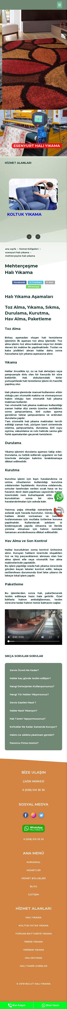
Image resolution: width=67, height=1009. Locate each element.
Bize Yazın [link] (52, 1005)
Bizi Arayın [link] (18, 1005)
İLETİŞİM (33, 894)
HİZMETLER (34, 870)
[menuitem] (33, 670)
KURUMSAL (33, 862)
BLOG (33, 886)
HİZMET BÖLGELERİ (33, 878)
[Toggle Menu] (59, 4)
